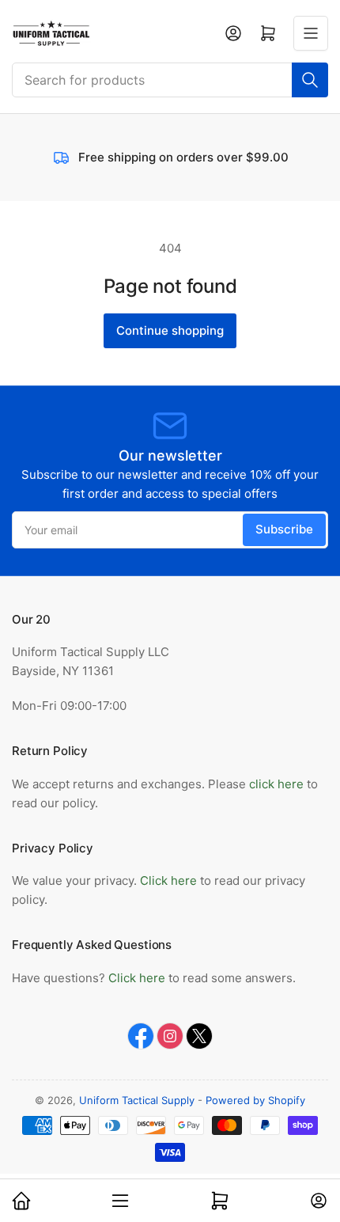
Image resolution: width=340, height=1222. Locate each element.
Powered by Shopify (255, 1100)
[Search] (310, 80)
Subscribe (284, 529)
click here (276, 783)
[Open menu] (310, 33)
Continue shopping (170, 330)
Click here (170, 880)
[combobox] (170, 80)
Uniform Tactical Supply (137, 1100)
